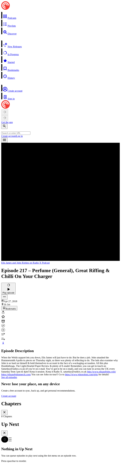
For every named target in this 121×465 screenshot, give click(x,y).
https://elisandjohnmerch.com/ (16, 374)
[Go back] (4, 112)
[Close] (4, 412)
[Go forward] (4, 118)
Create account (8, 136)
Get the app (7, 122)
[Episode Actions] (4, 297)
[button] (60, 15)
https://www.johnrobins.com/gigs (81, 374)
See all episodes (9, 377)
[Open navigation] (4, 140)
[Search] (4, 126)
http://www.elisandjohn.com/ (101, 371)
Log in (19, 136)
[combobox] (15, 133)
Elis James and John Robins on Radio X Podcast (25, 262)
